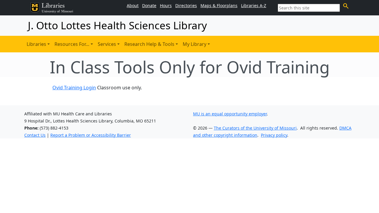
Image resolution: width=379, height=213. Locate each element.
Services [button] (107, 44)
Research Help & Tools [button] (149, 44)
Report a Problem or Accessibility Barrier (90, 135)
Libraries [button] (36, 44)
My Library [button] (194, 44)
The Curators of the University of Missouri (255, 128)
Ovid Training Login (74, 87)
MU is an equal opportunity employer (230, 114)
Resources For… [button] (71, 44)
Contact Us (35, 135)
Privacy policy (274, 135)
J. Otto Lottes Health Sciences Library (117, 25)
